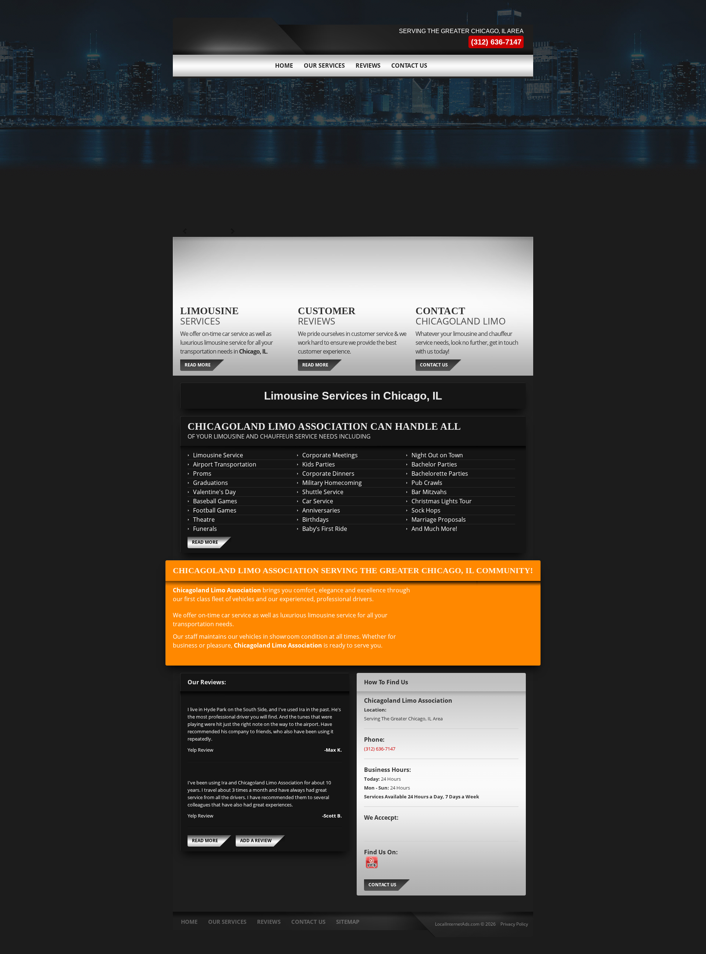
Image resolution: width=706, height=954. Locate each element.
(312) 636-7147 (379, 748)
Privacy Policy (514, 924)
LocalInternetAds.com (457, 924)
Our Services (324, 65)
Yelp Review (200, 749)
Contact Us (409, 65)
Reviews (368, 65)
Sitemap (347, 921)
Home (284, 65)
